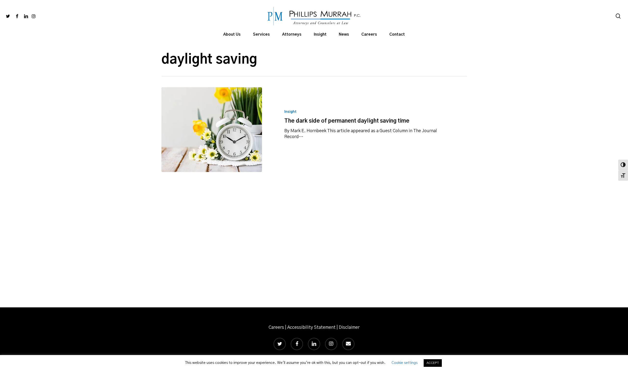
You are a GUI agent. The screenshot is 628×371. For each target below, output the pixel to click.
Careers (276, 327)
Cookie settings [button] (405, 363)
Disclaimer (349, 327)
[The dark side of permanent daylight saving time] (211, 129)
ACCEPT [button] (433, 363)
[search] (618, 16)
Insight (290, 112)
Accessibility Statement (311, 327)
